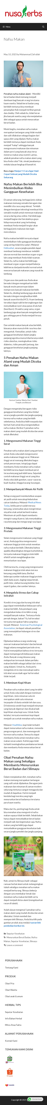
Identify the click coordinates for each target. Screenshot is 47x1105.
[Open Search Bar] (43, 26)
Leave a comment (15, 945)
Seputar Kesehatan (16, 933)
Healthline (17, 725)
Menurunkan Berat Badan (19, 937)
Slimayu (33, 941)
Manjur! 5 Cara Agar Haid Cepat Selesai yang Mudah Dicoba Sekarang (21, 174)
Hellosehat (9, 248)
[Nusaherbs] (23, 11)
